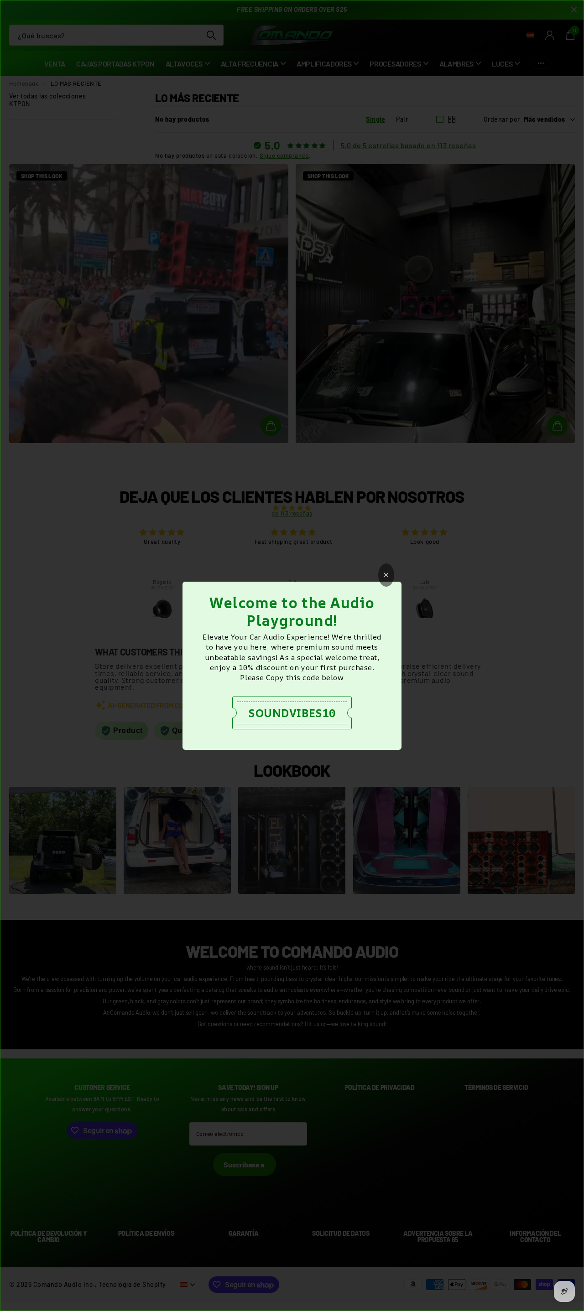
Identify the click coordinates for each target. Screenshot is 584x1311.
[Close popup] (386, 575)
